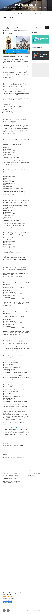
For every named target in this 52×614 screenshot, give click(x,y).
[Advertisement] (40, 70)
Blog (41, 13)
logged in (12, 457)
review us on (7, 602)
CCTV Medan (8, 445)
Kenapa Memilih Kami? (13, 13)
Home (4, 13)
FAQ (36, 13)
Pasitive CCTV (26, 4)
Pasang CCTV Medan (17, 445)
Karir (46, 13)
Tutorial (7, 443)
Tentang (11, 17)
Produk (23, 13)
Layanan (30, 13)
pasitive (14, 26)
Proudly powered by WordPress (34, 610)
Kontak (4, 17)
